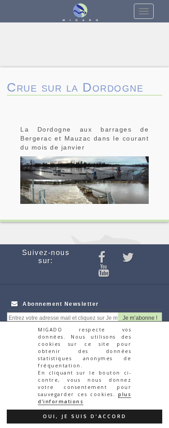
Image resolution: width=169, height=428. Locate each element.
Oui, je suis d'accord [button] (85, 416)
